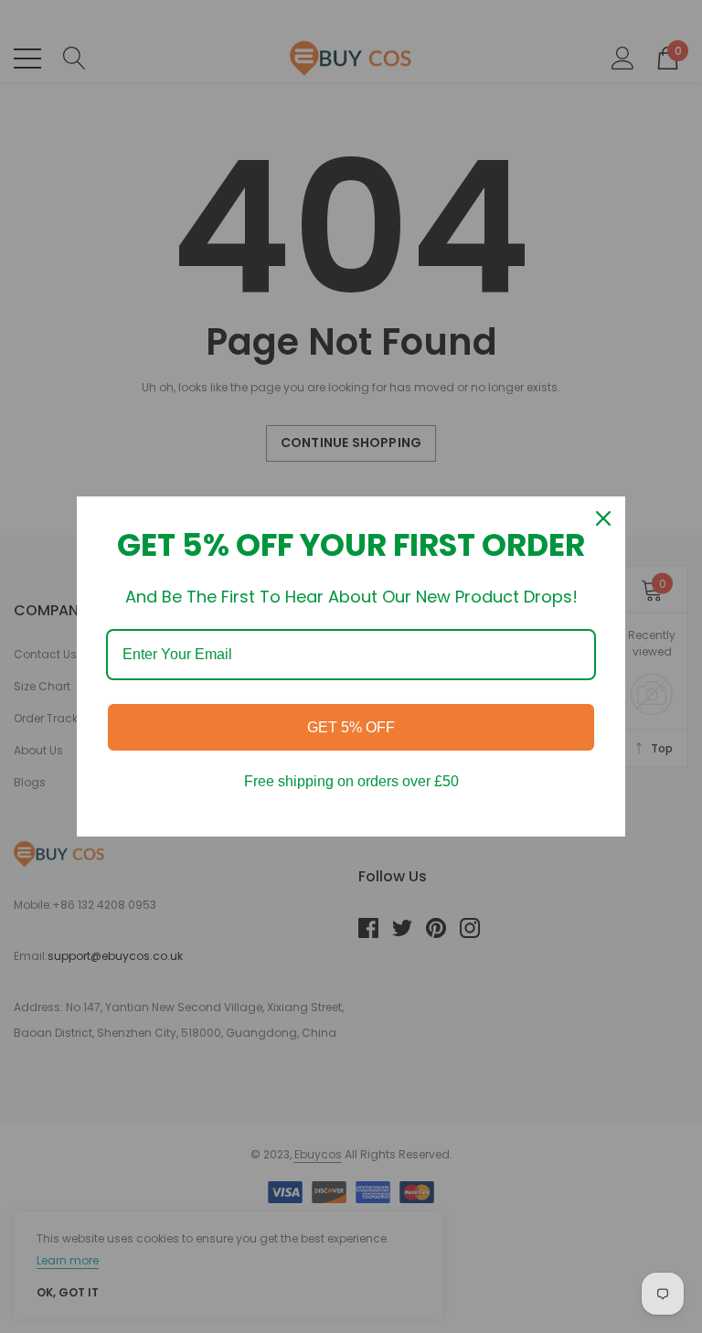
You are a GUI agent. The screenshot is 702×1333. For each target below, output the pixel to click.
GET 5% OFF (351, 727)
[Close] (603, 518)
